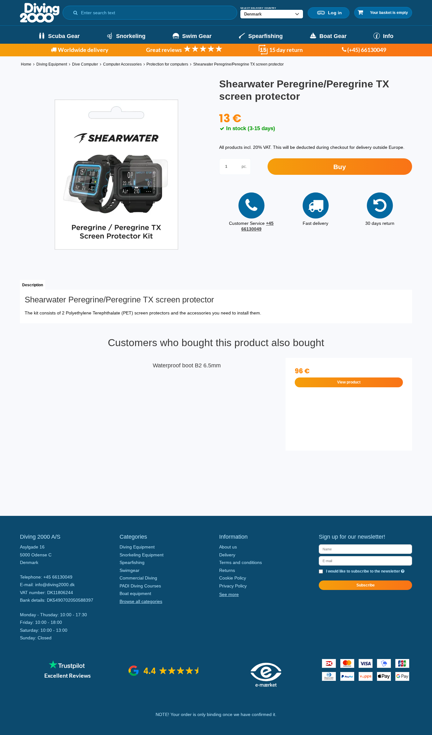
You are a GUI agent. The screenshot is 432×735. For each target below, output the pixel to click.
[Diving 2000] (39, 12)
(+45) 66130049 (366, 49)
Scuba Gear (64, 36)
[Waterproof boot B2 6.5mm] (83, 421)
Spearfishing (265, 36)
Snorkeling (130, 36)
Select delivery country (258, 8)
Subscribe (365, 585)
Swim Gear (197, 36)
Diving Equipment (137, 546)
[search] (75, 11)
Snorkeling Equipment (142, 554)
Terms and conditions (240, 562)
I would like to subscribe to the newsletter (365, 571)
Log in (333, 12)
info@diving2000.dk (55, 584)
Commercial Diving (138, 577)
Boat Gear (333, 36)
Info (388, 36)
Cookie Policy (232, 577)
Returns (227, 570)
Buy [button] (339, 166)
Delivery (227, 554)
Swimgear (129, 570)
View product (349, 382)
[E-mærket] (265, 685)
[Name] (365, 548)
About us (228, 546)
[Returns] (263, 52)
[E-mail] (365, 560)
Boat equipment (135, 593)
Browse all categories (141, 601)
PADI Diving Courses (140, 585)
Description (32, 285)
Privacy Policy (233, 585)
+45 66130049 (257, 226)
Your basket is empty (389, 12)
